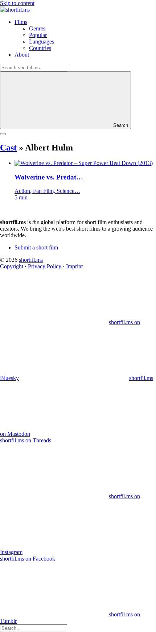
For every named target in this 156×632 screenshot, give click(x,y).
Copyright (11, 266)
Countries (40, 48)
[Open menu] (3, 134)
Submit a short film (36, 247)
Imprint (74, 266)
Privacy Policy (44, 266)
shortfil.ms (31, 260)
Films (21, 22)
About (22, 54)
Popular (38, 35)
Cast (8, 147)
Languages (41, 41)
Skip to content (17, 3)
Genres (37, 28)
